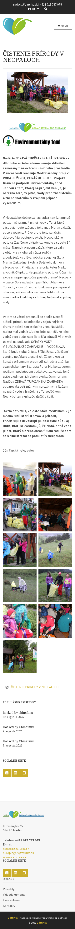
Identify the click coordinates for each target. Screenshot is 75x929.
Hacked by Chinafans (18, 727)
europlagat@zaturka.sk (18, 853)
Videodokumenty (14, 894)
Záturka (13, 917)
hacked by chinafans (18, 713)
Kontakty (9, 906)
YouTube (38, 9)
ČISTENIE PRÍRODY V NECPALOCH (35, 687)
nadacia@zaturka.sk (16, 848)
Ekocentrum (11, 900)
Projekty (8, 889)
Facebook (29, 9)
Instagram (33, 9)
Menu (64, 26)
